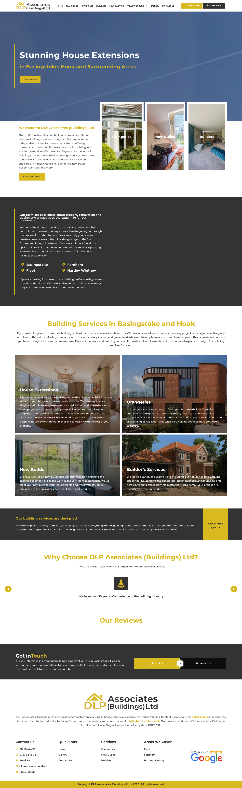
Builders (101, 6)
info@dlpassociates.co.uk (143, 721)
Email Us (205, 663)
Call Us (159, 663)
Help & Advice (116, 6)
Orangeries (72, 6)
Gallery (154, 6)
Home (60, 6)
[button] (8, 589)
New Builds (87, 6)
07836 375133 (215, 5)
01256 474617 (193, 5)
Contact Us (168, 6)
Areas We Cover (135, 6)
